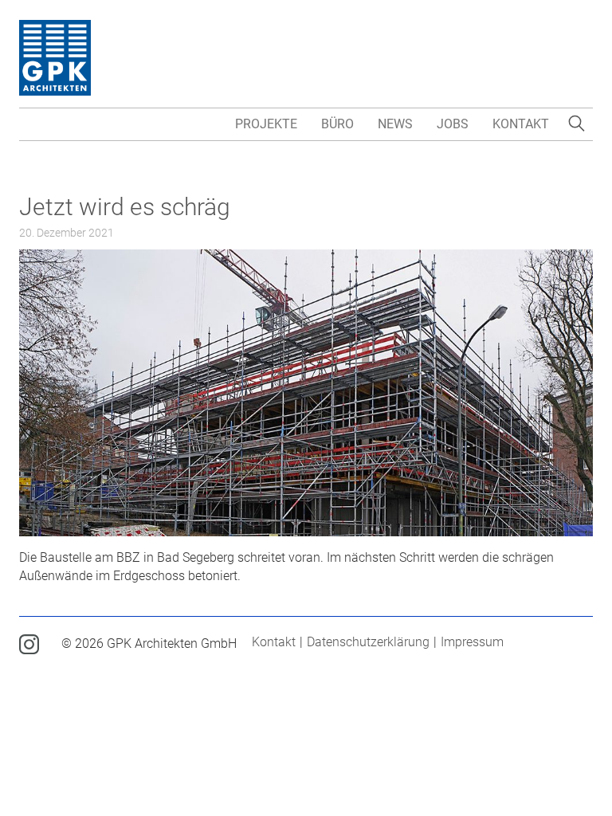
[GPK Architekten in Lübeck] (55, 57)
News (395, 123)
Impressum (472, 641)
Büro (337, 123)
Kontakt (520, 123)
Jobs (453, 123)
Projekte (266, 123)
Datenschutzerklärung (368, 641)
